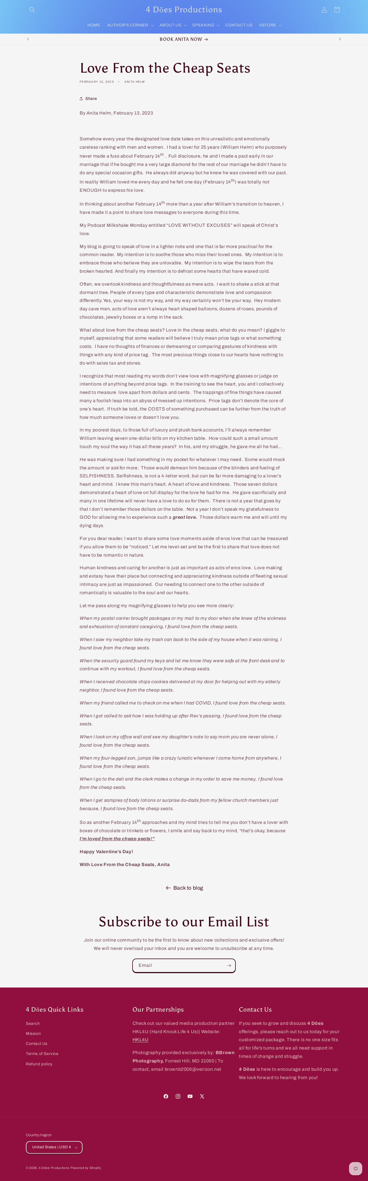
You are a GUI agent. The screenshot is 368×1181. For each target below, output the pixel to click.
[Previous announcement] (28, 39)
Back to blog (188, 888)
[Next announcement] (340, 39)
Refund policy (39, 1064)
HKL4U (141, 1039)
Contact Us (36, 1043)
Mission (33, 1033)
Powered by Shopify (85, 1168)
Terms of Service (42, 1054)
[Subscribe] (229, 966)
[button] (32, 9)
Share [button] (91, 98)
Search (33, 1023)
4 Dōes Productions (54, 1168)
